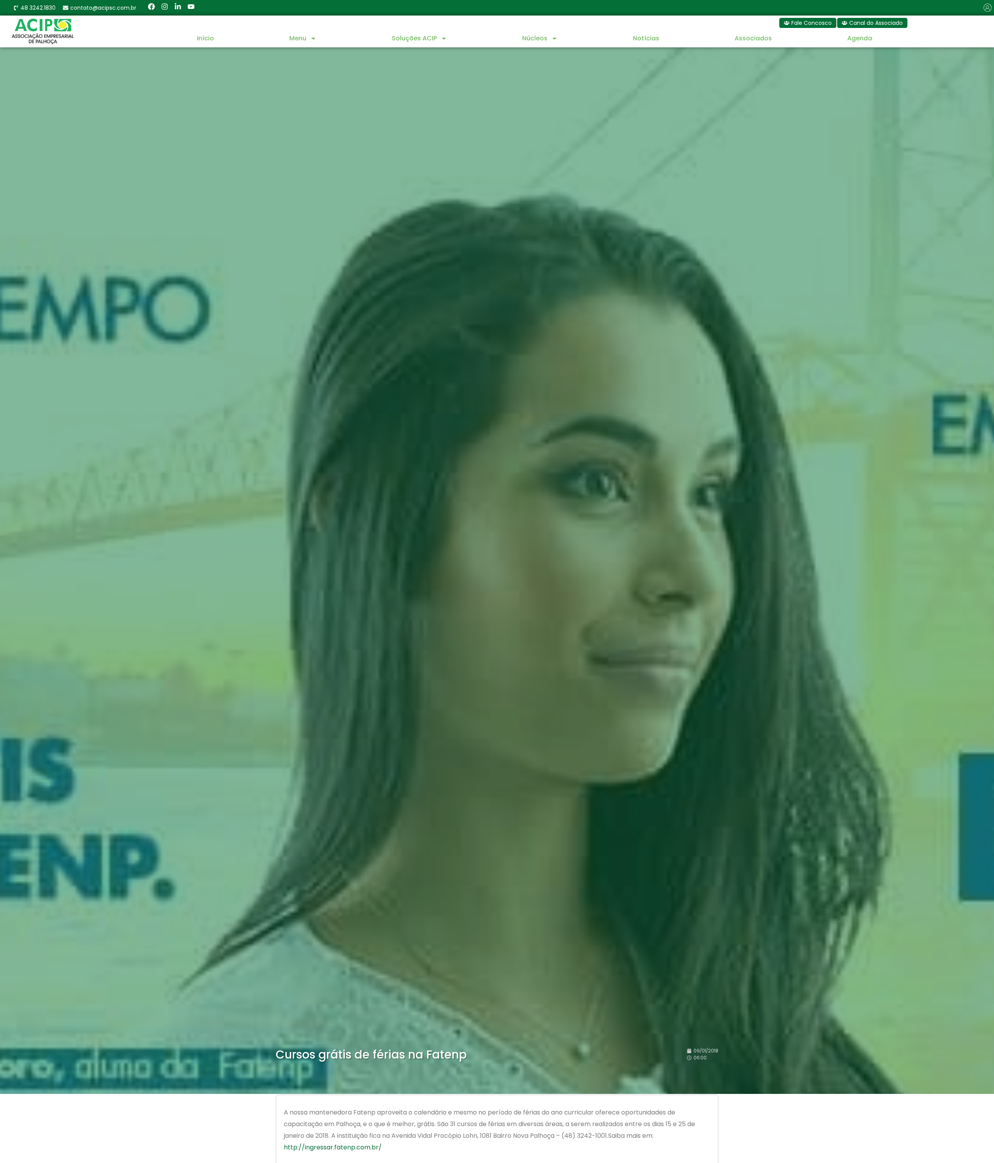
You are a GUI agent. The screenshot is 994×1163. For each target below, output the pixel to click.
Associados (753, 38)
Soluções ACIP (414, 38)
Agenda (859, 38)
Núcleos (534, 38)
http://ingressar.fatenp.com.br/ (333, 1147)
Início (205, 38)
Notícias (646, 38)
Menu (297, 38)
